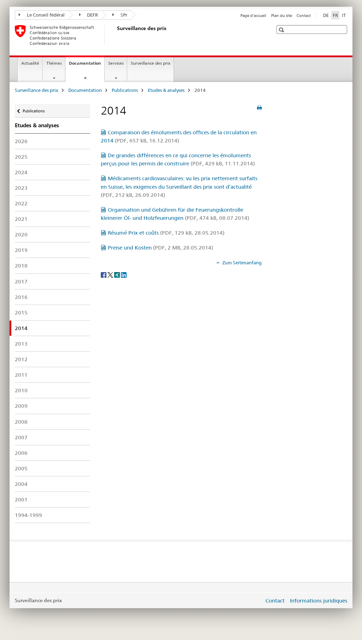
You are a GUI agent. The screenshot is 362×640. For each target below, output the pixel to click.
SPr (123, 15)
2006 (21, 453)
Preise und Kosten (160, 247)
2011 (21, 374)
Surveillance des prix (150, 63)
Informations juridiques (318, 600)
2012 (21, 359)
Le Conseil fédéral (45, 15)
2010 (21, 390)
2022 (21, 203)
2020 (21, 234)
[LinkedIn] (124, 274)
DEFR (92, 15)
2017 (21, 281)
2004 (21, 484)
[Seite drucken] (259, 108)
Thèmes (54, 63)
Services (116, 63)
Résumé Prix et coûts (166, 232)
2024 (21, 172)
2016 (21, 297)
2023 (21, 187)
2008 (21, 421)
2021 (21, 219)
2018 (21, 265)
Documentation (86, 65)
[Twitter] (110, 274)
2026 (21, 141)
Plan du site (281, 15)
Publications (125, 90)
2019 (21, 250)
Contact (304, 15)
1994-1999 (28, 515)
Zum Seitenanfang (241, 262)
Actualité (30, 63)
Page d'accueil (253, 15)
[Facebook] (104, 274)
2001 (21, 499)
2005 (21, 468)
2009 (21, 406)
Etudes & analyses (166, 90)
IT (344, 15)
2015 (21, 312)
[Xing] (117, 274)
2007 (21, 437)
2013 (21, 343)
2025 (21, 156)
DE (326, 15)
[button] (282, 29)
